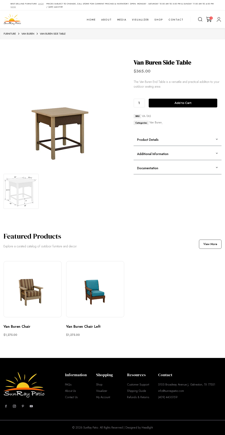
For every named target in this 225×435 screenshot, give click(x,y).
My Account (103, 397)
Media (122, 19)
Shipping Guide (136, 391)
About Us (70, 391)
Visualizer (140, 19)
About (106, 19)
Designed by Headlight (139, 428)
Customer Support (138, 385)
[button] (209, 19)
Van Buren (155, 122)
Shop (159, 19)
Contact (176, 19)
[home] (24, 19)
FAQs (68, 385)
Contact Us (71, 397)
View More (210, 244)
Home (91, 19)
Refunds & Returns (138, 397)
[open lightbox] (21, 191)
